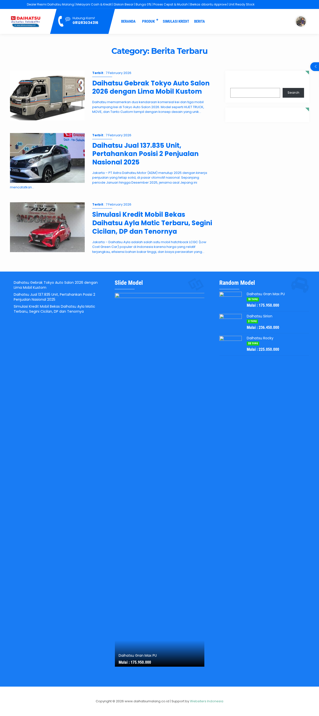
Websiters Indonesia (206, 701)
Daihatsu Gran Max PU (266, 293)
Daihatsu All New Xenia (138, 655)
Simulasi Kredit (176, 21)
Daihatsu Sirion (259, 316)
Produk (148, 21)
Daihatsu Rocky (260, 338)
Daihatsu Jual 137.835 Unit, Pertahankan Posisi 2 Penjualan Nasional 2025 (145, 154)
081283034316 (85, 22)
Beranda (128, 21)
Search (236, 81)
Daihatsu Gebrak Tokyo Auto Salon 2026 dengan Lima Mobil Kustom (151, 87)
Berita (199, 21)
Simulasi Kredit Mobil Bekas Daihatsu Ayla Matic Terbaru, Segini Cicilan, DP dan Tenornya (152, 223)
